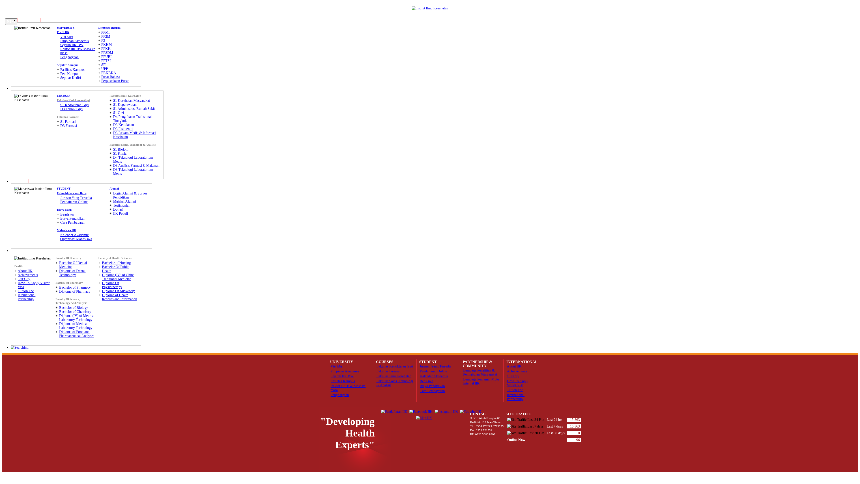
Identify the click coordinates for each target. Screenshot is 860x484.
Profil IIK (63, 32)
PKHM (106, 44)
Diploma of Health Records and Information (119, 297)
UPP (104, 69)
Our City (24, 279)
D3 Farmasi (68, 125)
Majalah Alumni (124, 201)
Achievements (28, 275)
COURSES (63, 95)
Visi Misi (66, 37)
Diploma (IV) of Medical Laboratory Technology (77, 318)
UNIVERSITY (66, 27)
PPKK (106, 48)
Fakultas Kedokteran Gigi (394, 366)
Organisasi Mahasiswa (76, 239)
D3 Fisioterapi (123, 129)
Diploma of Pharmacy (74, 291)
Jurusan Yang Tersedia (76, 198)
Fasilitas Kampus (72, 69)
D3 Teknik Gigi (71, 109)
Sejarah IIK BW (71, 45)
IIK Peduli (120, 213)
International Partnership (26, 297)
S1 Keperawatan (125, 104)
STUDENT (64, 188)
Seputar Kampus (67, 65)
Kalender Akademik (74, 235)
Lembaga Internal (109, 27)
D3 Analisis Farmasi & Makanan (136, 165)
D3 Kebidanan (123, 125)
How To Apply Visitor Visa (517, 383)
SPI (103, 65)
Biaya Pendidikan (72, 218)
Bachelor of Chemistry (75, 311)
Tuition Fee (26, 291)
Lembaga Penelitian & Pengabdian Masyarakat (480, 372)
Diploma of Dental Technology (72, 273)
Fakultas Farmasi (388, 371)
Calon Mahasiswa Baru (71, 193)
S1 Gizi (118, 113)
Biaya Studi (64, 209)
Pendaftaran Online (74, 202)
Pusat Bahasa (110, 77)
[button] (19, 88)
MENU (11, 21)
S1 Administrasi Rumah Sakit (134, 108)
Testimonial (121, 205)
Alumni (114, 188)
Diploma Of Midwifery (118, 291)
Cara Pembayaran (72, 222)
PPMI (105, 32)
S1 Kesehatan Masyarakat (131, 100)
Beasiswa (67, 214)
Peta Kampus (69, 74)
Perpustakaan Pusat (115, 81)
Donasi (118, 209)
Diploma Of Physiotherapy (112, 285)
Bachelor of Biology (73, 307)
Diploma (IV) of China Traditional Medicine (118, 277)
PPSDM (107, 52)
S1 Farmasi (68, 121)
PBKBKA (108, 73)
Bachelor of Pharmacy (75, 287)
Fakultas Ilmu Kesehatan (393, 376)
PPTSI (106, 61)
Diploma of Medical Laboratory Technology (75, 326)
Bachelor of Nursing (116, 263)
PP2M (105, 36)
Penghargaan (69, 57)
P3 (103, 40)
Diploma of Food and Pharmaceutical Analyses (76, 334)
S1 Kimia (120, 153)
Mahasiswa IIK (66, 230)
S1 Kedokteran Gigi (74, 105)
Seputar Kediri (70, 78)
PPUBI (106, 56)
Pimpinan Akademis (74, 41)
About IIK (25, 271)
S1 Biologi (120, 149)
